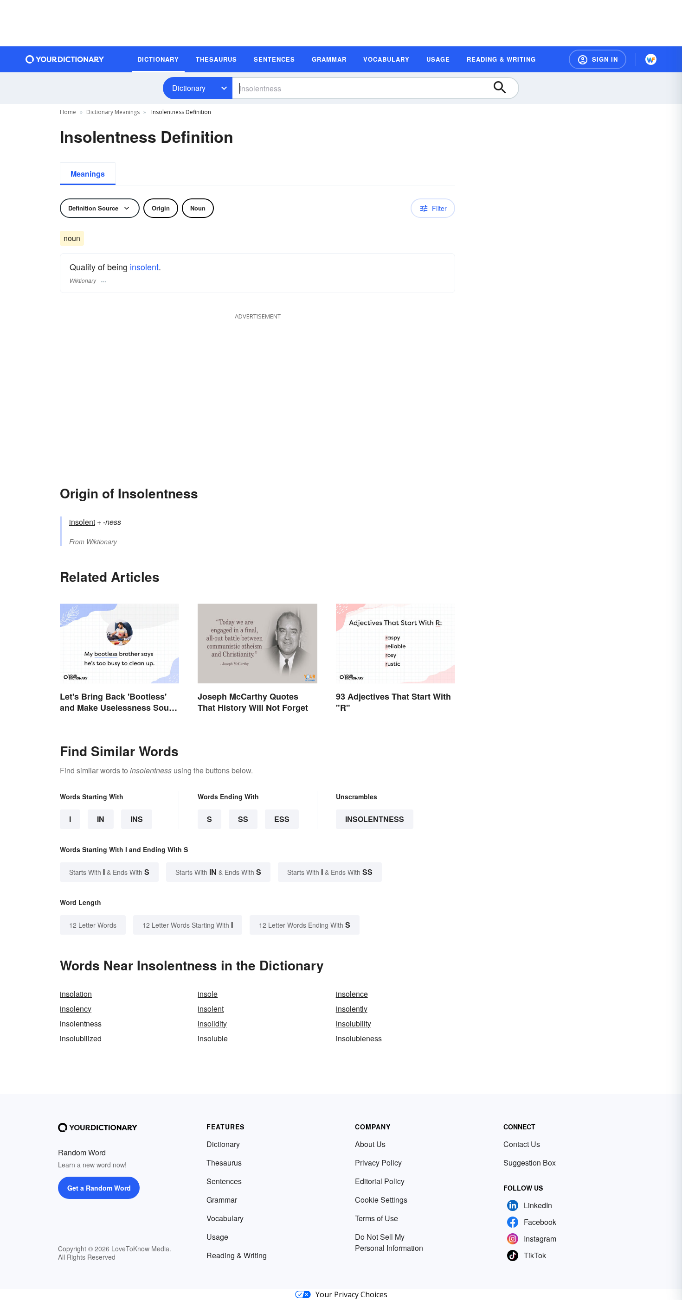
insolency (75, 1008)
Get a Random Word (99, 1187)
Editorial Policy (380, 1181)
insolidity (212, 1023)
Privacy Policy (378, 1162)
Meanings (88, 173)
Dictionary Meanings (113, 112)
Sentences (224, 1181)
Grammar (221, 1199)
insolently (351, 1008)
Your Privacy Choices (351, 1294)
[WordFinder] (650, 59)
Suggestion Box (529, 1162)
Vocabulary (225, 1218)
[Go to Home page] (65, 59)
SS (243, 819)
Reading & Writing (236, 1255)
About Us (370, 1144)
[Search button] (504, 88)
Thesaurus (224, 1162)
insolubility (353, 1023)
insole (208, 993)
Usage (217, 1236)
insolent (144, 267)
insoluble (213, 1038)
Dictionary (189, 88)
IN (100, 819)
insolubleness (359, 1038)
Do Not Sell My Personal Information (389, 1242)
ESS (282, 819)
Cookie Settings (381, 1199)
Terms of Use (376, 1218)
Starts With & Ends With (109, 872)
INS (136, 819)
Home (68, 112)
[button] (597, 59)
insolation (76, 993)
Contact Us (521, 1144)
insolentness (374, 819)
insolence (352, 993)
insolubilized (81, 1038)
